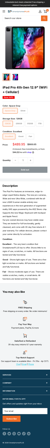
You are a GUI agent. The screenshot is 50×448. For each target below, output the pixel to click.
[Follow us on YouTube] (19, 433)
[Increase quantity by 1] (30, 160)
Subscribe (11, 418)
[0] (45, 11)
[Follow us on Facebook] (4, 433)
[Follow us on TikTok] (24, 433)
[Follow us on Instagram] (14, 433)
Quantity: (7, 160)
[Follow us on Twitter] (9, 433)
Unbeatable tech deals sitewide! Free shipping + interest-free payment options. (25, 3)
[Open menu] (4, 11)
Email (24, 364)
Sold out (25, 169)
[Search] (44, 18)
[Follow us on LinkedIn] (29, 433)
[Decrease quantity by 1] (15, 160)
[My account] (40, 11)
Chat (18, 364)
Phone (31, 364)
